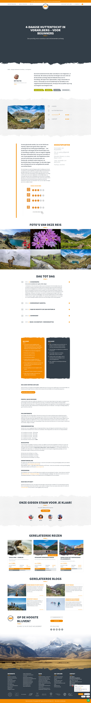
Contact (77, 4)
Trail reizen (25, 676)
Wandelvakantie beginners (28, 677)
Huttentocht (10, 683)
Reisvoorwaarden (29, 701)
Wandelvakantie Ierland (27, 679)
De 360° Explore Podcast (58, 676)
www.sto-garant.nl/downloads (34, 464)
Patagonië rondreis (11, 689)
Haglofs (55, 679)
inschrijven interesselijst (28, 392)
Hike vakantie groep (11, 681)
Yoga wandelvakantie (27, 686)
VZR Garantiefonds (57, 686)
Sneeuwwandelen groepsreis (28, 674)
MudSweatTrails (57, 685)
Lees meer (28, 571)
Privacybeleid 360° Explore (38, 701)
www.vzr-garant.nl (39, 466)
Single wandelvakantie (27, 673)
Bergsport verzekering (12, 676)
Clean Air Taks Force (29, 364)
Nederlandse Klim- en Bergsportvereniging (30, 473)
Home (9, 69)
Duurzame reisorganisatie (12, 678)
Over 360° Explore (66, 4)
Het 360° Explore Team (58, 680)
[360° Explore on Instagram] (54, 630)
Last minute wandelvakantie (13, 685)
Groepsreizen (10, 679)
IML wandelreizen (11, 684)
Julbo (55, 684)
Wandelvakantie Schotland (28, 681)
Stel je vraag (45, 510)
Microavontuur (10, 686)
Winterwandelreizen (26, 684)
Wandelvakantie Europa (27, 683)
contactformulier (24, 487)
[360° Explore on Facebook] (51, 630)
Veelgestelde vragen (57, 681)
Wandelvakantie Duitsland (27, 682)
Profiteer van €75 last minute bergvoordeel (51, 1)
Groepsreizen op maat (12, 680)
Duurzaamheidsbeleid (58, 678)
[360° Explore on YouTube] (57, 630)
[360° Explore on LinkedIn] (62, 630)
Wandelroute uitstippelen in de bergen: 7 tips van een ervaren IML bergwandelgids (45, 683)
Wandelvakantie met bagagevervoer (29, 678)
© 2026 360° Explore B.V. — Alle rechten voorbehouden (54, 701)
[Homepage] (45, 7)
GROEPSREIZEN (12, 4)
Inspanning (55, 115)
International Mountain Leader (59, 683)
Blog (31, 4)
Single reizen (23, 4)
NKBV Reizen (10, 688)
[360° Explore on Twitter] (59, 630)
